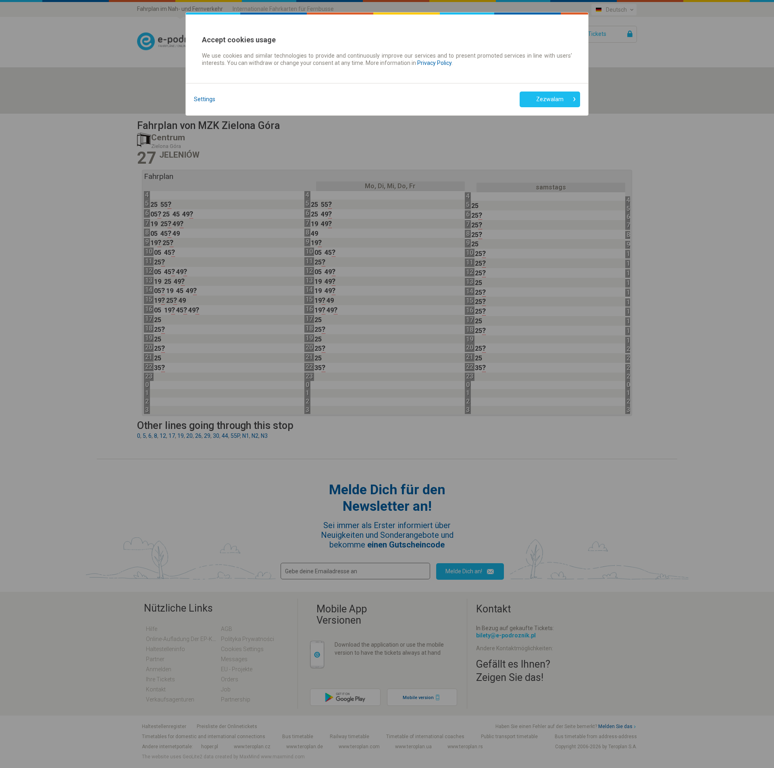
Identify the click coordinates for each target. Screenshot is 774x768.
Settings (204, 99)
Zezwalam (550, 99)
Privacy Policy (434, 63)
